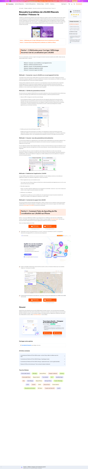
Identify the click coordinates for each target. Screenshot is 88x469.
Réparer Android (36, 377)
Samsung (62, 373)
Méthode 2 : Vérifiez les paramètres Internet (33, 64)
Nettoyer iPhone (48, 380)
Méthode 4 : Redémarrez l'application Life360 (33, 68)
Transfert (33, 384)
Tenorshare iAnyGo (54, 219)
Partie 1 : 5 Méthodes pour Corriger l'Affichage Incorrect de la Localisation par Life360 (39, 40)
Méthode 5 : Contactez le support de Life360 (33, 70)
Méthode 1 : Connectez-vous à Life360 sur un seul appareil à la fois (38, 62)
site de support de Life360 (28, 205)
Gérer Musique (30, 380)
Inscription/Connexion (26, 345)
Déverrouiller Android (25, 373)
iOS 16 (27, 384)
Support (64, 4)
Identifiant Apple (59, 377)
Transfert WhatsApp (58, 380)
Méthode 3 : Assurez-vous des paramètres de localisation (36, 66)
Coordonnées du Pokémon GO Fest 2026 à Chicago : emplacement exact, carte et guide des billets (75, 40)
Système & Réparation (19, 4)
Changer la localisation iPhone (74, 26)
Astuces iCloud (47, 384)
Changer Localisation (53, 373)
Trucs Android (45, 377)
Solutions (52, 4)
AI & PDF (47, 4)
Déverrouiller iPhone (26, 377)
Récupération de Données (30, 388)
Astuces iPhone (43, 373)
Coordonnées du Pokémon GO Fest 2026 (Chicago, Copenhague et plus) (75, 37)
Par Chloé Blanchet (76, 10)
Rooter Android (56, 384)
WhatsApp (35, 373)
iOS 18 (39, 384)
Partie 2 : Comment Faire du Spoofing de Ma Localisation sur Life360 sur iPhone (38, 42)
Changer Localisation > (28, 8)
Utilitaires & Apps (40, 4)
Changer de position (74, 21)
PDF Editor (40, 388)
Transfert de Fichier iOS (49, 388)
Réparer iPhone (39, 380)
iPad (23, 380)
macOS (58, 388)
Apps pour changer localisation (74, 29)
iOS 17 (52, 377)
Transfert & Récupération (30, 4)
